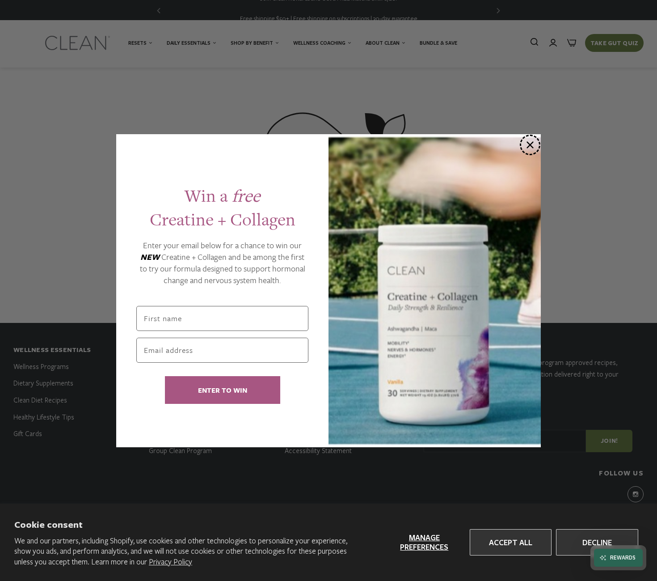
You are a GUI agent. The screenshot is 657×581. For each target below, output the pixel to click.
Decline (597, 542)
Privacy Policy (170, 561)
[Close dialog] (530, 145)
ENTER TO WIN (222, 390)
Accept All (510, 542)
